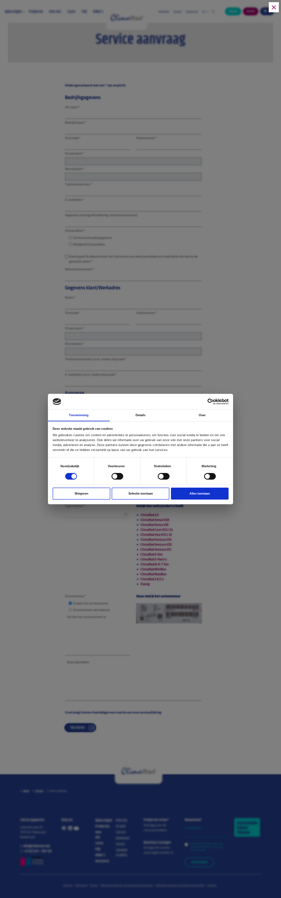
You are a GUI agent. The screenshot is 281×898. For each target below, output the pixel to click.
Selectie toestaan (140, 493)
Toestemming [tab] (78, 415)
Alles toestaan (199, 493)
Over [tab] (202, 415)
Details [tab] (141, 415)
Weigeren (81, 493)
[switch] (113, 477)
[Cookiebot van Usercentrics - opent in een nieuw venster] (211, 401)
